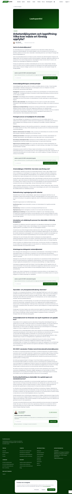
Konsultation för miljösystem (25, 452)
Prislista (39, 1)
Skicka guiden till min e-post (50, 77)
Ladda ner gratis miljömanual (25, 464)
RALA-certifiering (5, 467)
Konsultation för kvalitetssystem (25, 450)
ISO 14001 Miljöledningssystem (8, 464)
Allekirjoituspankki (40, 454)
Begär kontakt (53, 421)
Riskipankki (39, 459)
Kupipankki (39, 458)
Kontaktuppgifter (49, 1)
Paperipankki (39, 461)
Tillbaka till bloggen (17, 6)
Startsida (19, 1)
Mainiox (38, 463)
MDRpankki (39, 450)
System (23, 1)
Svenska (61, 1)
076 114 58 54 (56, 456)
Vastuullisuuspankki (40, 452)
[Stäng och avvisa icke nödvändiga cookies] (55, 482)
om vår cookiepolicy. (47, 486)
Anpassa (43, 489)
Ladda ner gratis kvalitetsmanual (26, 462)
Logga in (67, 1)
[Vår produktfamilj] (54, 2)
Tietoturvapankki (40, 456)
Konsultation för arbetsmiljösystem (26, 454)
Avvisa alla (36, 489)
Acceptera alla (51, 489)
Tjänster (28, 1)
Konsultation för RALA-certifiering (26, 456)
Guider (34, 1)
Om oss (43, 1)
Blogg (21, 467)
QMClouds (39, 465)
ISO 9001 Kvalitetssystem (7, 462)
